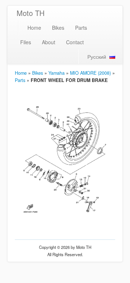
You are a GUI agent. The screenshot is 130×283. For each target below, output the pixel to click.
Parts (81, 27)
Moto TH (30, 13)
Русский (96, 56)
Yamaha (56, 73)
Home (34, 27)
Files (25, 42)
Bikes (58, 27)
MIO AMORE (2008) (90, 73)
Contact (75, 42)
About (48, 42)
